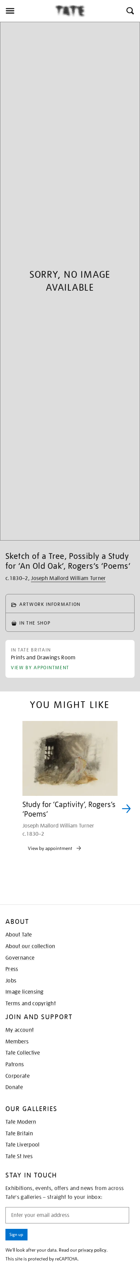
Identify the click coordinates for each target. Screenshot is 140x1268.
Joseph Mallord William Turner (68, 578)
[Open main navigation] (27, 11)
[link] (43, 659)
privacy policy (92, 1250)
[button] (129, 11)
